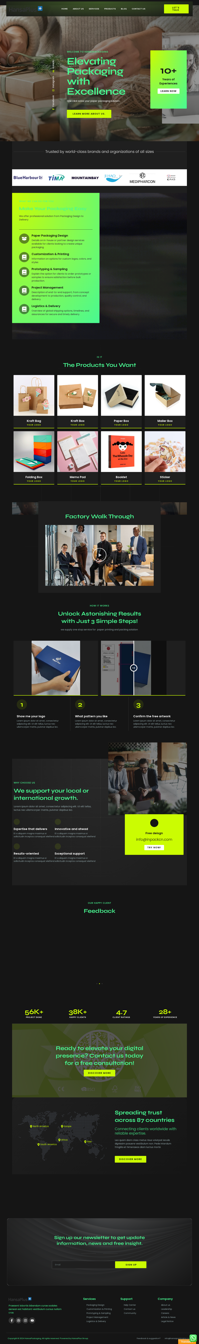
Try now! (154, 847)
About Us (78, 9)
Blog (124, 9)
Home (64, 9)
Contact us (138, 9)
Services (94, 9)
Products (110, 9)
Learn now (169, 91)
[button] (99, 555)
